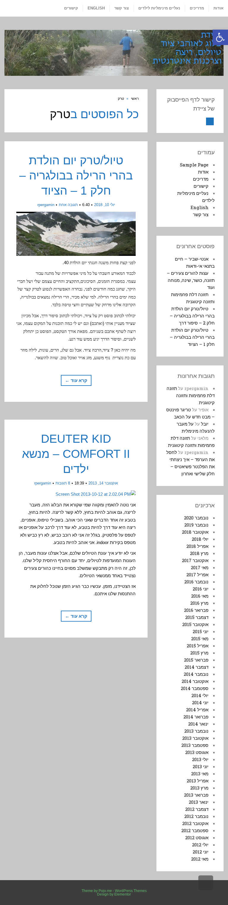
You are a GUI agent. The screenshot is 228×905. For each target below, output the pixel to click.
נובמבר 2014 (196, 674)
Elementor (122, 894)
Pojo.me (105, 891)
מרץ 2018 (199, 553)
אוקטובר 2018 (195, 532)
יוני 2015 (200, 631)
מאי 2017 (199, 567)
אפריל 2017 (197, 574)
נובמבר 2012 (196, 816)
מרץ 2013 (199, 788)
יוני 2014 (200, 702)
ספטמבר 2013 (194, 745)
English (199, 207)
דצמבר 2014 (196, 667)
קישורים (201, 186)
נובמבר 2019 (196, 525)
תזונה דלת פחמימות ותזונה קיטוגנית (191, 395)
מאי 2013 (199, 773)
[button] (220, 37)
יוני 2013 (200, 766)
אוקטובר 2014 (195, 681)
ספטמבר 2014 (194, 688)
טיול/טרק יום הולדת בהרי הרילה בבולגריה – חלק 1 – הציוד (76, 175)
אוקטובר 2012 (195, 823)
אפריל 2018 (197, 546)
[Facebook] (210, 121)
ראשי (135, 99)
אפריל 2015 (197, 646)
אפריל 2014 (197, 710)
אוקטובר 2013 (195, 738)
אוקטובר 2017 (195, 560)
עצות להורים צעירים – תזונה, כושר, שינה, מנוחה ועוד (191, 280)
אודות (203, 172)
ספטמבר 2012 (194, 830)
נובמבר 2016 (196, 582)
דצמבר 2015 (196, 617)
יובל (204, 424)
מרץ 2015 (199, 653)
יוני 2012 (200, 852)
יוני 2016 (200, 589)
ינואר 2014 (198, 724)
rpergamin (45, 205)
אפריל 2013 (197, 781)
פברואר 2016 (196, 610)
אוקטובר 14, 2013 (103, 483)
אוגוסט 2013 (196, 752)
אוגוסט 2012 (196, 837)
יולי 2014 (199, 695)
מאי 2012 (199, 859)
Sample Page (194, 165)
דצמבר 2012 (196, 809)
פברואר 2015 (196, 660)
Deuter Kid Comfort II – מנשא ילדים (76, 453)
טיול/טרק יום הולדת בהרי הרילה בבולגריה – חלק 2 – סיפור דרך (192, 316)
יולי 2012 (200, 845)
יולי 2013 (200, 759)
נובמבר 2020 (196, 518)
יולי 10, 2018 (104, 205)
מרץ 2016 (199, 603)
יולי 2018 (200, 539)
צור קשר (200, 214)
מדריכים (200, 179)
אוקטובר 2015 (195, 624)
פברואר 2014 (195, 717)
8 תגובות (63, 483)
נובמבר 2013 (196, 731)
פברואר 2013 (196, 795)
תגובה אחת (68, 205)
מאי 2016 (199, 596)
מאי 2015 (199, 638)
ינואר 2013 (198, 802)
